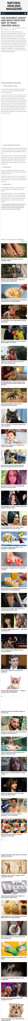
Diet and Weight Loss (17, 27)
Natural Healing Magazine (14, 6)
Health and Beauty (4, 29)
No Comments (13, 29)
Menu (3, 13)
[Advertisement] (14, 67)
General (24, 27)
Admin (2, 27)
